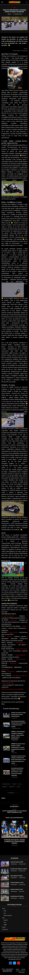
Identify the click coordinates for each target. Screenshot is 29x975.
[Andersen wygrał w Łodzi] (5, 891)
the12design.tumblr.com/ (20, 675)
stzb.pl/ (24, 626)
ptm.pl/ (9, 636)
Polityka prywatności (20, 971)
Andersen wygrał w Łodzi (16, 889)
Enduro (4, 927)
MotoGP (6, 920)
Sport (3, 917)
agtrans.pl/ (14, 620)
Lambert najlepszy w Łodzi (16, 882)
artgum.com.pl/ (13, 632)
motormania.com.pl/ (7, 616)
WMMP (18, 786)
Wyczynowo (5, 929)
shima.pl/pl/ (11, 671)
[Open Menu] (2, 2)
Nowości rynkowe (8, 915)
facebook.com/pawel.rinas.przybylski (12, 689)
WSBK (5, 924)
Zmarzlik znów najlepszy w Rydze (18, 868)
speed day (4, 786)
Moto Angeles (22, 972)
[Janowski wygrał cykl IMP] (5, 864)
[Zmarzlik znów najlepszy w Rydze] (5, 870)
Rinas (9, 14)
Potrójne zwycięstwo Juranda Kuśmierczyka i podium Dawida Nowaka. (18, 714)
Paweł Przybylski (6, 784)
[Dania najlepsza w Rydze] (5, 877)
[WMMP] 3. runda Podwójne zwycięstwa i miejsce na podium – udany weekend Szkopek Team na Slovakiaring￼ (18, 735)
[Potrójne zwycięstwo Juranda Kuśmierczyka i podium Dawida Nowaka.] (6, 715)
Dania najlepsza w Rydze (16, 875)
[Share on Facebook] (19, 792)
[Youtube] (18, 963)
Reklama (23, 969)
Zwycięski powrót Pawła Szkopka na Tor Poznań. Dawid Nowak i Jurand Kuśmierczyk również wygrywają (17, 772)
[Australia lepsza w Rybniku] (5, 898)
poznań (14, 784)
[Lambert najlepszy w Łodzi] (5, 884)
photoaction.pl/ (20, 659)
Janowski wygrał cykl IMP (16, 862)
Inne (5, 922)
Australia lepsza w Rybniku (17, 896)
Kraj (5, 913)
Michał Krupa (14, 864)
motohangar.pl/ (20, 642)
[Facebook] (10, 963)
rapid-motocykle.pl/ (22, 649)
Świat (5, 910)
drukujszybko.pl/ (21, 655)
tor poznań (11, 786)
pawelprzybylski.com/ (7, 683)
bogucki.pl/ (13, 663)
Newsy (3, 908)
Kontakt (17, 969)
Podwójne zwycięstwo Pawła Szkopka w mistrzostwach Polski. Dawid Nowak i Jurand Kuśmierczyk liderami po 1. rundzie (18, 759)
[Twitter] (14, 963)
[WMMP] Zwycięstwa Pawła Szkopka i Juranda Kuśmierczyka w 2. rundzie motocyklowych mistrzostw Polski (18, 747)
